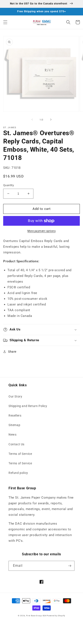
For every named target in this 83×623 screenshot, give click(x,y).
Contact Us (16, 444)
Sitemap (14, 425)
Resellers (15, 415)
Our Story (15, 396)
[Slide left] (32, 119)
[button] (5, 22)
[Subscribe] (69, 566)
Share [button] (12, 351)
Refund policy (18, 472)
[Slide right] (51, 119)
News (12, 434)
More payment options (41, 231)
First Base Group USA (36, 616)
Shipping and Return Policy (28, 406)
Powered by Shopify (56, 616)
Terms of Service (20, 453)
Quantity (8, 185)
